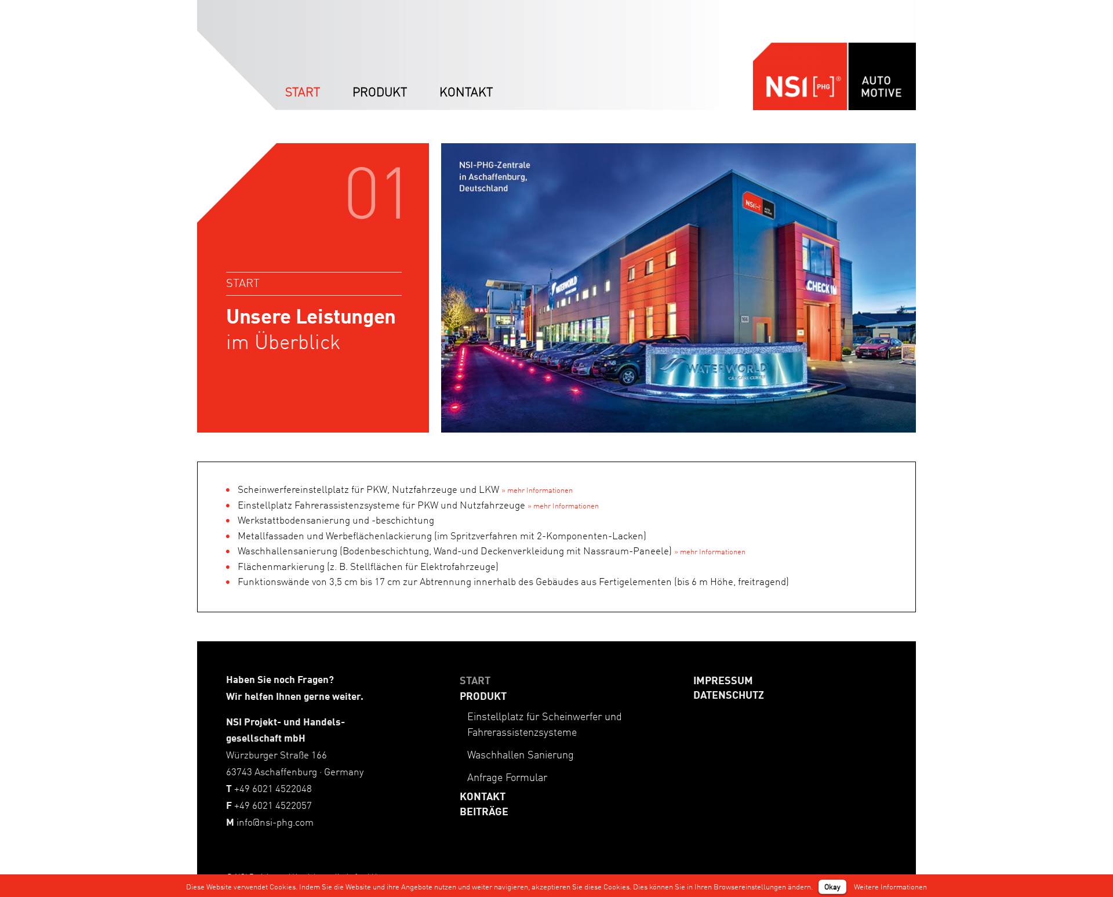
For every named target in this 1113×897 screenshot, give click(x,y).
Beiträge (484, 811)
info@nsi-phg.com (275, 822)
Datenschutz (728, 694)
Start (475, 680)
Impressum (723, 680)
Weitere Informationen (890, 886)
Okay (832, 886)
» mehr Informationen (537, 490)
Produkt (483, 695)
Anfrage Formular (507, 777)
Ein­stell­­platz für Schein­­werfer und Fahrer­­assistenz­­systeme (544, 724)
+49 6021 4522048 (273, 788)
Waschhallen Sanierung (520, 754)
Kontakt (482, 796)
